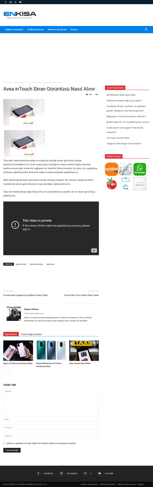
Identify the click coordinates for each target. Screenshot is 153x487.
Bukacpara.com (40, 484)
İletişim (74, 30)
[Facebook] (5, 2)
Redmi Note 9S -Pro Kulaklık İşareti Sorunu (128, 122)
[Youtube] (20, 2)
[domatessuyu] (111, 189)
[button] (146, 29)
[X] (15, 2)
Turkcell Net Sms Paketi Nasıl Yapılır (81, 295)
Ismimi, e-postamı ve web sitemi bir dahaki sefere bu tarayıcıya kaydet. (41, 443)
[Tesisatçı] (125, 189)
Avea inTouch (21, 264)
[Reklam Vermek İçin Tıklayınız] (139, 189)
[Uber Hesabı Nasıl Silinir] (84, 350)
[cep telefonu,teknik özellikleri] (125, 175)
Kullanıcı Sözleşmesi (14, 30)
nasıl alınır (50, 264)
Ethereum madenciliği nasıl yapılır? (124, 100)
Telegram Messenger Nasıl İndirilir (124, 143)
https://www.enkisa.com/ (34, 313)
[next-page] (10, 372)
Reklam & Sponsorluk (57, 30)
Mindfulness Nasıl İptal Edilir (121, 94)
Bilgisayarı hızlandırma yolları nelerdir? (126, 116)
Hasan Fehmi (31, 309)
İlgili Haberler (11, 334)
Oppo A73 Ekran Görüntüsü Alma (17, 363)
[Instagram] (10, 2)
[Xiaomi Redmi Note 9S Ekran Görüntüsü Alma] (51, 350)
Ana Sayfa (7, 82)
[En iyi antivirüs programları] (111, 175)
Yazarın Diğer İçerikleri (31, 334)
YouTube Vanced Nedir (118, 137)
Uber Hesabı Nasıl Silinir (80, 363)
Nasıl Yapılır (19, 82)
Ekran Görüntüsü (36, 264)
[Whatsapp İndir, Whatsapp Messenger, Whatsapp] (139, 175)
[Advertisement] (76, 59)
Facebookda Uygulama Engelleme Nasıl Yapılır (25, 295)
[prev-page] (5, 372)
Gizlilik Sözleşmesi (35, 30)
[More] (93, 277)
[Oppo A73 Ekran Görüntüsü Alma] (18, 350)
